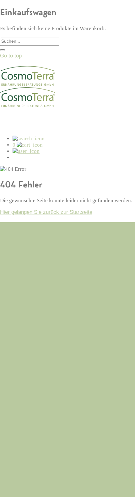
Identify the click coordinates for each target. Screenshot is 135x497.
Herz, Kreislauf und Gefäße (45, 410)
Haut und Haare (31, 442)
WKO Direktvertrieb (23, 489)
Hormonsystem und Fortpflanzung (52, 418)
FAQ (18, 329)
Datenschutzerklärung (38, 345)
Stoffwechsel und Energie (42, 394)
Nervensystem (30, 434)
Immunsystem (29, 386)
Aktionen (23, 450)
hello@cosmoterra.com (26, 269)
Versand (22, 337)
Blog (18, 321)
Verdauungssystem (35, 402)
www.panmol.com (20, 482)
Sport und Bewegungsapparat (47, 426)
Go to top (11, 56)
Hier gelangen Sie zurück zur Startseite (46, 212)
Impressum (26, 353)
